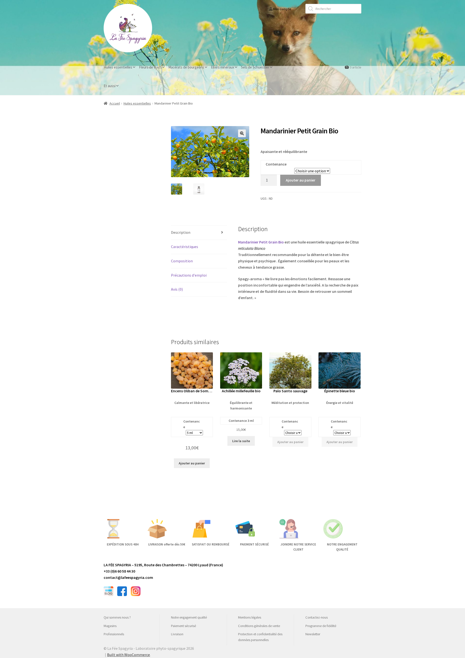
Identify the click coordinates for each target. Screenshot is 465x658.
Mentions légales (249, 617)
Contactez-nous (316, 617)
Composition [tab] (182, 260)
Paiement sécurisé (183, 626)
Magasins (110, 626)
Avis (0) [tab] (177, 289)
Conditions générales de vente (259, 626)
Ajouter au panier (300, 180)
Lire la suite (241, 441)
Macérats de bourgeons (186, 67)
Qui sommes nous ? (117, 617)
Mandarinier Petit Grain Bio (261, 242)
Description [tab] (180, 232)
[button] (242, 133)
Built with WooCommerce (128, 654)
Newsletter (312, 634)
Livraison (177, 634)
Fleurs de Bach (150, 67)
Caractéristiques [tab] (184, 246)
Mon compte (281, 9)
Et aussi (110, 85)
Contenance (276, 164)
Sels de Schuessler (255, 67)
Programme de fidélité (320, 626)
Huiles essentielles (118, 67)
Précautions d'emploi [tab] (189, 275)
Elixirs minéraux (222, 67)
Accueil (114, 103)
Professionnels (114, 634)
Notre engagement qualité (189, 617)
